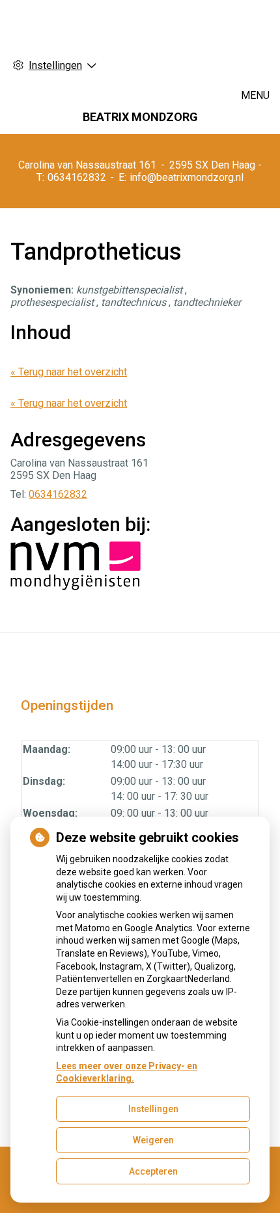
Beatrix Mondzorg (140, 117)
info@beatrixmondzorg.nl (187, 177)
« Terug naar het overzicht (68, 372)
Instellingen (153, 1109)
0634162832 (58, 494)
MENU (255, 95)
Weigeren (153, 1140)
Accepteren (153, 1171)
